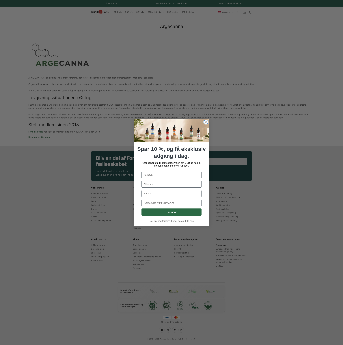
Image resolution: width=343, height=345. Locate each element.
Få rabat (172, 212)
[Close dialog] (206, 122)
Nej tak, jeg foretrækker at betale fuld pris (172, 221)
